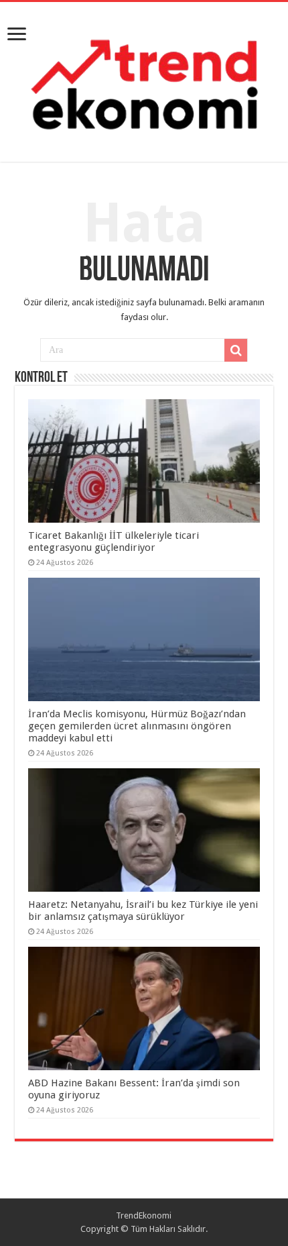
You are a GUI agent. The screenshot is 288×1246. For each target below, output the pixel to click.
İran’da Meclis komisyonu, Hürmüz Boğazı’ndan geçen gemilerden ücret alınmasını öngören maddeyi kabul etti (137, 726)
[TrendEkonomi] (144, 79)
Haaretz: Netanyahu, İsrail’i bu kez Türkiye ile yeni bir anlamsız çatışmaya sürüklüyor (143, 910)
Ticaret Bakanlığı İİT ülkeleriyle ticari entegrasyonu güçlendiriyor (113, 541)
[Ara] (235, 350)
